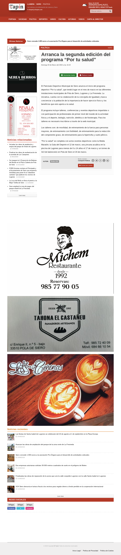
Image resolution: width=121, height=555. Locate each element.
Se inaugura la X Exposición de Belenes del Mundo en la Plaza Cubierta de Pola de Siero (23, 162)
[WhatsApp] (93, 160)
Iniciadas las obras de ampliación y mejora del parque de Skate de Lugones (22, 146)
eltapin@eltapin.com (35, 9)
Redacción (54, 161)
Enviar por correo (85, 165)
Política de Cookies (107, 551)
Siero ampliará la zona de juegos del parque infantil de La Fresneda (21, 188)
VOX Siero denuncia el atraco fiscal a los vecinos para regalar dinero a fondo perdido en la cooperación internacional (59, 486)
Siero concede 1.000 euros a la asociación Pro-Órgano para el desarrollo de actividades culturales (52, 455)
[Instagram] (104, 160)
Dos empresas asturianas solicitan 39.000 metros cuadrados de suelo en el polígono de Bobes (61, 41)
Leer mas (22, 195)
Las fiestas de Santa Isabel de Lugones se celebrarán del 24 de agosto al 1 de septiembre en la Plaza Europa (57, 434)
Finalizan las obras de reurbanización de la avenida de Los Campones (23, 154)
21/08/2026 (20, 478)
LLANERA (30, 4)
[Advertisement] (60, 30)
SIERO (38, 4)
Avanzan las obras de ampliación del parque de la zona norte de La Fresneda (45, 444)
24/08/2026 (20, 436)
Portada (12, 19)
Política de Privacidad (90, 551)
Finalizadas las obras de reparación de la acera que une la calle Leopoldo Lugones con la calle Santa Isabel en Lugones (61, 476)
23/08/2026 (20, 457)
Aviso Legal (77, 551)
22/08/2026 (20, 468)
